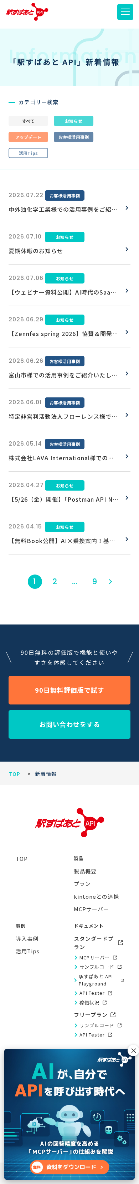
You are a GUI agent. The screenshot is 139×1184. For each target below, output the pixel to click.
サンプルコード (96, 966)
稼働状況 (89, 1002)
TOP (14, 773)
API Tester (92, 992)
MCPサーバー (94, 957)
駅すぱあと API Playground (96, 980)
